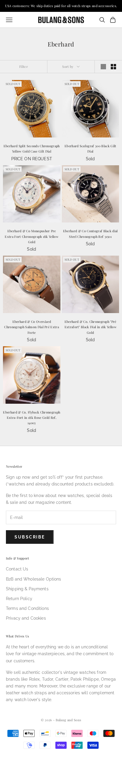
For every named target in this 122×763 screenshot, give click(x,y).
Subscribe (30, 537)
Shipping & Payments (27, 588)
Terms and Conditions (27, 608)
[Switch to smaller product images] (113, 66)
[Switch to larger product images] (103, 66)
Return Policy (19, 598)
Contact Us (17, 569)
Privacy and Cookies (26, 618)
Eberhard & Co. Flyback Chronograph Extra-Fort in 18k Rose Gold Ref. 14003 (31, 417)
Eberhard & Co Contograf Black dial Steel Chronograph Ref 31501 (90, 233)
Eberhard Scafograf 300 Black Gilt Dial (90, 148)
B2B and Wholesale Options (33, 579)
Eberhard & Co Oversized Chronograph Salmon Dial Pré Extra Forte (31, 327)
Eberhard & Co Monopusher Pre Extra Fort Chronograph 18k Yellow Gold (31, 236)
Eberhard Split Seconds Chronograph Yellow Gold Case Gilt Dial (32, 148)
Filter (23, 66)
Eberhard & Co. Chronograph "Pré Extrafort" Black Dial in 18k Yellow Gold (90, 327)
